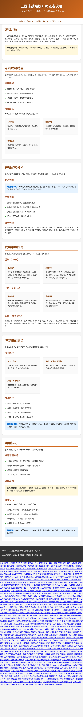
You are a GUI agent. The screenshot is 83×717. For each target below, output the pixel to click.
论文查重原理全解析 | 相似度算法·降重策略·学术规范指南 (59, 563)
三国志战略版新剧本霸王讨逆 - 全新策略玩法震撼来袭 (59, 574)
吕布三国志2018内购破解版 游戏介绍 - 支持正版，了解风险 (46, 624)
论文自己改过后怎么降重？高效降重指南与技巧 (18, 563)
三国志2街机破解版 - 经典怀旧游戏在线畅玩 (45, 684)
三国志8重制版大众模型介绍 (15, 657)
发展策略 (45, 21)
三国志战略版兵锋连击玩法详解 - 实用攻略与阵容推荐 (58, 593)
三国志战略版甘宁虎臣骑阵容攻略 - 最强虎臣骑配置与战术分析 (56, 615)
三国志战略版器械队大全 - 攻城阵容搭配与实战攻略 (57, 665)
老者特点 (30, 21)
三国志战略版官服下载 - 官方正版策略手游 (34, 649)
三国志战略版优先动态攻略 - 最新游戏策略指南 (44, 657)
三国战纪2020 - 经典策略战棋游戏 (68, 596)
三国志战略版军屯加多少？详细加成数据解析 (17, 599)
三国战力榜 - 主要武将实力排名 (54, 588)
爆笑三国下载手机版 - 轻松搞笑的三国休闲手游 (29, 640)
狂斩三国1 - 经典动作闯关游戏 (47, 654)
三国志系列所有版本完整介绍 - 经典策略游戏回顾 (40, 679)
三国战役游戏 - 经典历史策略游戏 (17, 638)
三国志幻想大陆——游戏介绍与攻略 (25, 671)
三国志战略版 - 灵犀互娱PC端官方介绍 (17, 604)
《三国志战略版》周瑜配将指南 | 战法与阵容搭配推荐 (56, 599)
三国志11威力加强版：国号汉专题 (37, 613)
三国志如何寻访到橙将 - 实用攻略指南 (29, 580)
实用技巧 (61, 21)
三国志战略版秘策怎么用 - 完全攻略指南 (50, 577)
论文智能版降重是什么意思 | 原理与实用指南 (17, 566)
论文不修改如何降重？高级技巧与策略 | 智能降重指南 (26, 569)
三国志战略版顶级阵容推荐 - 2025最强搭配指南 (24, 610)
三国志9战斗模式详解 (29, 629)
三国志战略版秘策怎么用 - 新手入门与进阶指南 (48, 626)
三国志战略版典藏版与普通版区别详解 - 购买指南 (47, 676)
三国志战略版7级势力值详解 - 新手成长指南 (31, 635)
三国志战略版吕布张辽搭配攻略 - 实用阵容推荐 (62, 580)
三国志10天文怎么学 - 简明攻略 (43, 602)
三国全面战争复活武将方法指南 (12, 582)
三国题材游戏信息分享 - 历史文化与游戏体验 (26, 651)
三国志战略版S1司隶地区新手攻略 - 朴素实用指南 (44, 582)
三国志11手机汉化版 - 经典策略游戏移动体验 (56, 629)
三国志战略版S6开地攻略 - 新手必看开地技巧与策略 (58, 571)
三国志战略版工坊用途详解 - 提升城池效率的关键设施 (44, 632)
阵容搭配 (53, 21)
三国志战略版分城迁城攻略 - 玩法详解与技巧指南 (21, 673)
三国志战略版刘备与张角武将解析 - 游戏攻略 (33, 662)
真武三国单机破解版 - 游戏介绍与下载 (20, 654)
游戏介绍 (22, 21)
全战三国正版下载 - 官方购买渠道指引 (27, 682)
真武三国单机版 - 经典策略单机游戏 (18, 615)
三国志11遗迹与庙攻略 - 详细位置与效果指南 (48, 638)
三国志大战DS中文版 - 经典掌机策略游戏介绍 (61, 610)
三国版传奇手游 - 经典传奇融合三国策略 (56, 673)
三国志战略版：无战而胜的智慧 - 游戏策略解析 (43, 660)
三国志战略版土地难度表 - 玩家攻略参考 (63, 640)
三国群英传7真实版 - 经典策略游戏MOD (43, 668)
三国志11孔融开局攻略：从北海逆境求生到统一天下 (38, 607)
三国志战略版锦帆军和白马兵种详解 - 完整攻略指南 (62, 591)
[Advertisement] (41, 701)
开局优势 (38, 21)
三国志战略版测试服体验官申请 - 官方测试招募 (18, 618)
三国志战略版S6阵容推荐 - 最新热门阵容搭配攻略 (56, 618)
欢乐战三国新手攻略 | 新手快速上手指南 (49, 621)
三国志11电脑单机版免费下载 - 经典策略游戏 (56, 643)
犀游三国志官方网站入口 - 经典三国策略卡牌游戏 (52, 604)
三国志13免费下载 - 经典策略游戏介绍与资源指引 (54, 646)
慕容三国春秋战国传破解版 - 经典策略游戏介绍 (18, 593)
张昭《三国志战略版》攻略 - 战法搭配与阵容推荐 (35, 596)
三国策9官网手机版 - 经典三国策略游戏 (21, 665)
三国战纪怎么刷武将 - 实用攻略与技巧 (57, 682)
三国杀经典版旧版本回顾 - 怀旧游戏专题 (21, 571)
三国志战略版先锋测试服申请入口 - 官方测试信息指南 (21, 588)
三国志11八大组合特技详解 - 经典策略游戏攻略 (64, 585)
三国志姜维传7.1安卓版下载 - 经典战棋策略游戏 (27, 585)
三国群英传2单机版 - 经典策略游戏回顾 (26, 591)
